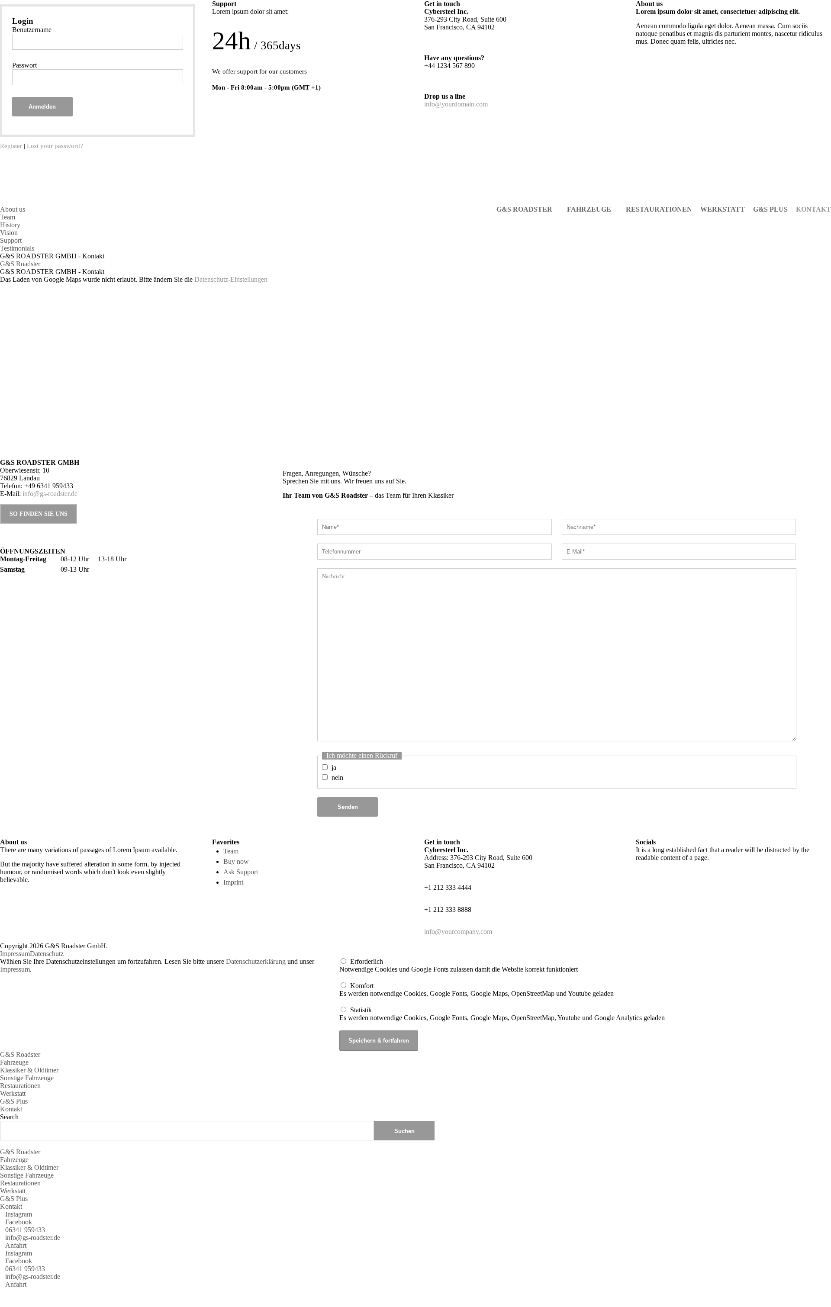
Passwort (24, 65)
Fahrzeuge (14, 1062)
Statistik (361, 1010)
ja (334, 767)
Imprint (233, 882)
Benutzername (32, 29)
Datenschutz (47, 953)
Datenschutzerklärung (256, 961)
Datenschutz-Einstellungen (230, 279)
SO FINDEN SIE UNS (39, 513)
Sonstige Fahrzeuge (27, 1078)
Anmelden (42, 106)
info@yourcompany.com (458, 931)
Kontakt (11, 1109)
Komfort (362, 985)
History (10, 225)
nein (337, 777)
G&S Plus (14, 1101)
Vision (9, 232)
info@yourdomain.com (456, 104)
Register (11, 145)
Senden (348, 807)
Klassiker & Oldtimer (29, 1070)
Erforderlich (366, 961)
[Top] (2, 1292)
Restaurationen (20, 1085)
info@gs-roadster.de (50, 493)
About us (12, 209)
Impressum (15, 953)
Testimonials (17, 248)
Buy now (236, 861)
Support (11, 240)
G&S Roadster (20, 263)
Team (7, 217)
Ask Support (240, 872)
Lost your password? (55, 145)
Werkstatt (13, 1093)
